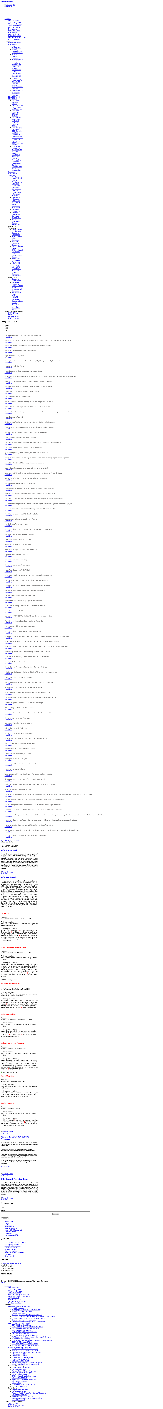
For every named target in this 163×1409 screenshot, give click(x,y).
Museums (8, 1223)
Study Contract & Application (15, 1253)
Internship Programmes (12, 1246)
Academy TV (9, 1254)
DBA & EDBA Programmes (13, 1244)
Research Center (7, 872)
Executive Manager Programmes (16, 1242)
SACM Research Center (10, 850)
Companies (8, 1233)
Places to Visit (9, 1226)
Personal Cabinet (7, 1)
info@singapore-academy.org (13, 1263)
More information (5, 1167)
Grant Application (11, 1251)
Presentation (9, 1221)
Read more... (5, 873)
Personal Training (10, 1249)
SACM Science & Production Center (14, 1179)
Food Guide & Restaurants (14, 1230)
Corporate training (11, 1247)
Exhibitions (8, 1225)
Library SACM (9, 1256)
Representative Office (12, 1235)
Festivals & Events (11, 1228)
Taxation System (10, 1232)
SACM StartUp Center (9, 877)
